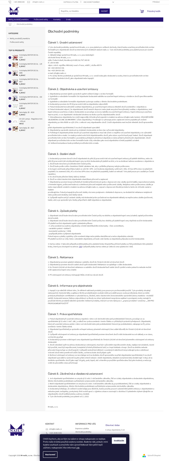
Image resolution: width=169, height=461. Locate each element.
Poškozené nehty (17, 42)
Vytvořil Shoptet (154, 455)
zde (77, 447)
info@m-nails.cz (55, 429)
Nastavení (50, 454)
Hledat (104, 11)
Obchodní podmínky (91, 2)
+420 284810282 (55, 433)
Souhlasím (119, 440)
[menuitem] (18, 19)
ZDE (80, 246)
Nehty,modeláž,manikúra (20, 38)
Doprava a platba (71, 2)
